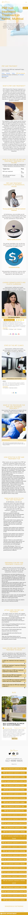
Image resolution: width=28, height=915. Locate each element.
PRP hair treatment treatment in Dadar (14, 789)
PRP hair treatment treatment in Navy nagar (14, 819)
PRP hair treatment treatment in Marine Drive (14, 823)
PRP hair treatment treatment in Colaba (14, 777)
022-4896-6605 (14, 760)
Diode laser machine (13, 387)
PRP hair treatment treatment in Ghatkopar (14, 798)
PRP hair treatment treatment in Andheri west (14, 781)
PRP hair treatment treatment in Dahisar (14, 900)
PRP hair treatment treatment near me (14, 768)
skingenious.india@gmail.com (14, 758)
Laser (15, 329)
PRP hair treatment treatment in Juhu (14, 806)
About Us (14, 764)
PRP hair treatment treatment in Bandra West (14, 859)
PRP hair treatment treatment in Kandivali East (14, 872)
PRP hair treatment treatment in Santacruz (14, 868)
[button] (26, 2)
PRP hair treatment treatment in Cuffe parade (14, 815)
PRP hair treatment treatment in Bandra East (14, 855)
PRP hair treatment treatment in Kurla (14, 785)
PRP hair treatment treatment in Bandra (14, 863)
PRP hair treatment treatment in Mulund (14, 887)
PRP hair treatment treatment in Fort (14, 810)
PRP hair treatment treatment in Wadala (14, 831)
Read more (14, 738)
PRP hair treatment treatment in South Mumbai (14, 847)
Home (3, 73)
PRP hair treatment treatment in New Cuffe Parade (14, 837)
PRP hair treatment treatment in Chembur (14, 794)
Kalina (13, 73)
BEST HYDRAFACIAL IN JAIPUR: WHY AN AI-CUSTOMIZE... (13, 724)
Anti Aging (6, 329)
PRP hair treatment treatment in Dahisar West (14, 895)
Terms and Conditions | (10, 911)
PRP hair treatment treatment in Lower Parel (14, 842)
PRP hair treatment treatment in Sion (14, 827)
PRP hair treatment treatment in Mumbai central (14, 882)
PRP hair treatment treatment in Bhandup (14, 851)
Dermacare (19, 329)
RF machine (6, 387)
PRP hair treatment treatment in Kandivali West (14, 876)
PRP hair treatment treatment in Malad (14, 802)
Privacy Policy (20, 911)
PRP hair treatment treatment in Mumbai (14, 772)
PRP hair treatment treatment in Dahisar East (14, 891)
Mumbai (8, 73)
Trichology (11, 329)
